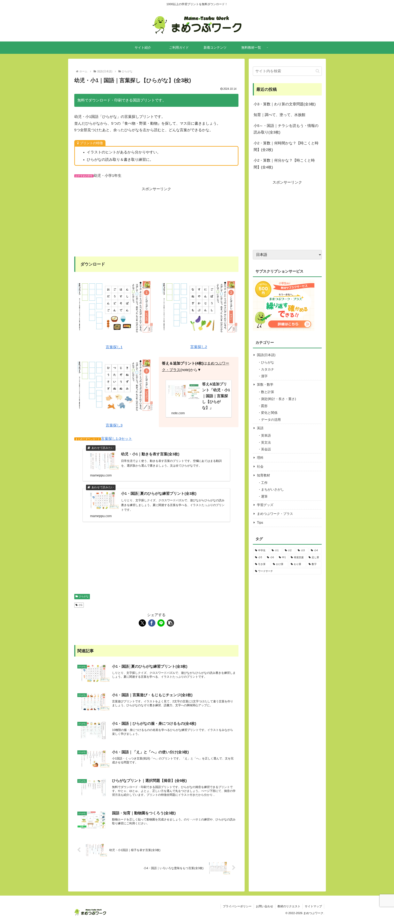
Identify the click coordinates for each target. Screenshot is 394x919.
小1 (80, 605)
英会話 (266, 449)
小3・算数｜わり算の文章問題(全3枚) (285, 104)
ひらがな (84, 596)
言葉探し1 (114, 347)
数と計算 (267, 392)
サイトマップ (313, 906)
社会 (260, 466)
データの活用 (271, 420)
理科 (260, 458)
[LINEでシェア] (161, 623)
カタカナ (267, 369)
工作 (264, 482)
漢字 (264, 376)
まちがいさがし (272, 489)
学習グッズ (265, 505)
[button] (170, 623)
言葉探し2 (198, 347)
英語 (260, 428)
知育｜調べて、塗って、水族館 (279, 115)
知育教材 (263, 475)
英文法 (266, 442)
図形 (264, 406)
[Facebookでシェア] (151, 623)
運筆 (264, 496)
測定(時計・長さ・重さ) (278, 399)
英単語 (266, 435)
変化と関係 (269, 413)
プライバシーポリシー (237, 906)
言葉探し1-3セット (116, 439)
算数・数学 (265, 384)
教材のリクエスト (288, 906)
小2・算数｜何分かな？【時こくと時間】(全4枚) (284, 163)
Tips (260, 522)
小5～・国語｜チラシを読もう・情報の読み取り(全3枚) (286, 129)
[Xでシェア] (142, 623)
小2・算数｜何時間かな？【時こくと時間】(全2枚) (286, 146)
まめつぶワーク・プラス (275, 514)
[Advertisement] (156, 221)
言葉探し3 (114, 425)
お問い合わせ (264, 906)
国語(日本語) (266, 355)
